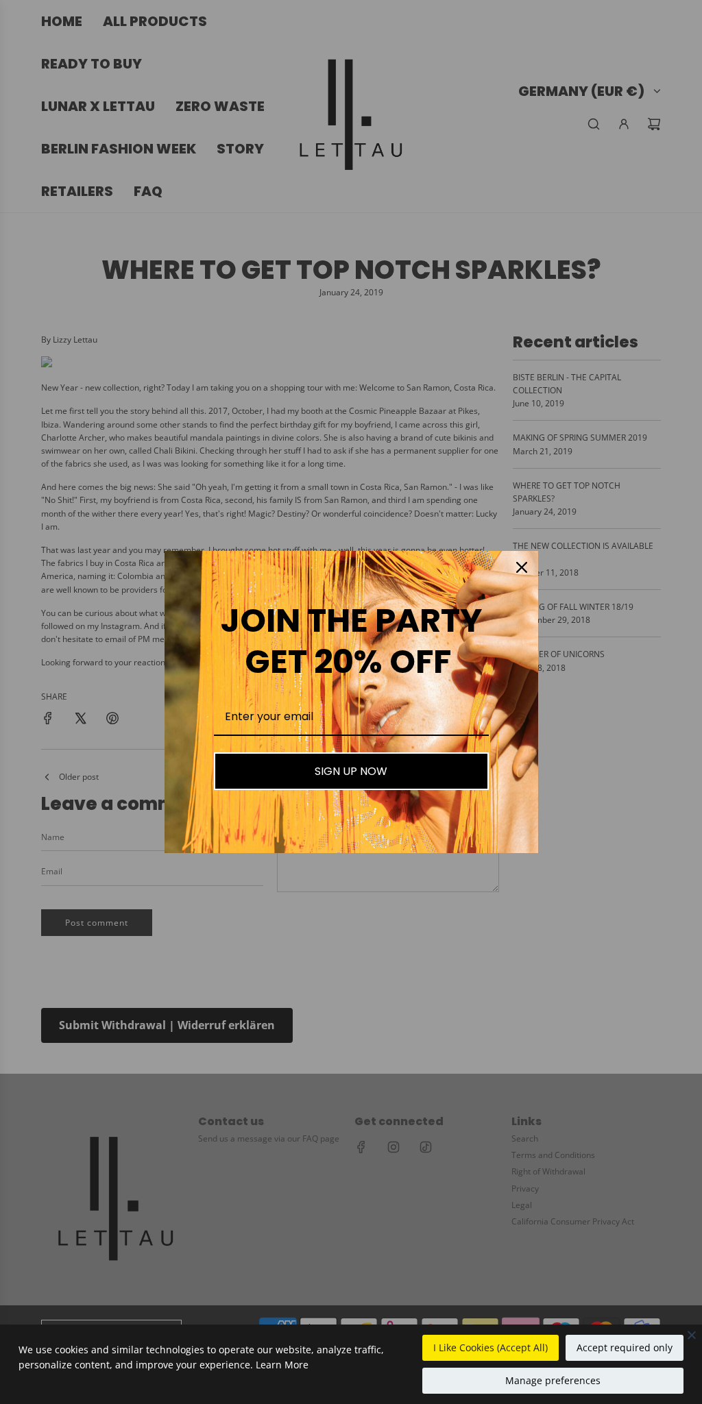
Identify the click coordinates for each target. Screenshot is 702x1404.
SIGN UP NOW (351, 771)
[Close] (691, 1335)
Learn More (282, 1364)
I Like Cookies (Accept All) (490, 1347)
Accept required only (625, 1347)
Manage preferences (553, 1380)
